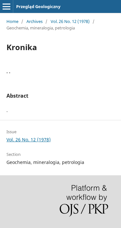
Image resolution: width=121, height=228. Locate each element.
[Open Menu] (6, 6)
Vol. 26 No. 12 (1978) (70, 21)
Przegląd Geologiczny (38, 6)
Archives (34, 21)
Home (12, 21)
